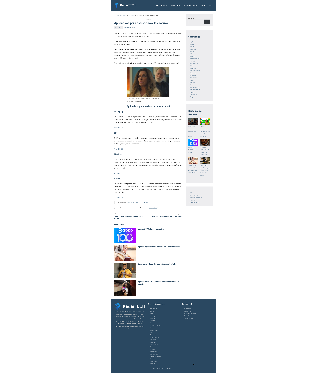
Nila (134, 28)
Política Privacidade (196, 197)
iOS (121, 128)
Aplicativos (164, 5)
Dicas (157, 5)
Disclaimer (193, 193)
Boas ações (193, 49)
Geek (191, 80)
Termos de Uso (194, 202)
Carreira (192, 51)
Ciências (193, 54)
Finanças (193, 75)
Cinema (192, 56)
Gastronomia (194, 77)
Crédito (195, 5)
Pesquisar (191, 18)
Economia (193, 68)
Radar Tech (153, 208)
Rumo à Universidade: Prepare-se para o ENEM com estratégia (205, 131)
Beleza (203, 5)
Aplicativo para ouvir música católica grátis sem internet (159, 247)
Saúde (210, 5)
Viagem (192, 97)
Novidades (193, 85)
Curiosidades (187, 5)
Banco (192, 44)
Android (117, 128)
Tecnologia (193, 94)
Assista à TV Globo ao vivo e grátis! (151, 229)
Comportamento (195, 58)
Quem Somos (194, 200)
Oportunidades (175, 5)
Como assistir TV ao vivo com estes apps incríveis (157, 264)
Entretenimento (195, 70)
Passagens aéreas (195, 89)
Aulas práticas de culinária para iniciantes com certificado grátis (205, 170)
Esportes (193, 73)
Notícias (192, 82)
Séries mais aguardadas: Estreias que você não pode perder (192, 131)
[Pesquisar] (207, 22)
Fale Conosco (194, 195)
